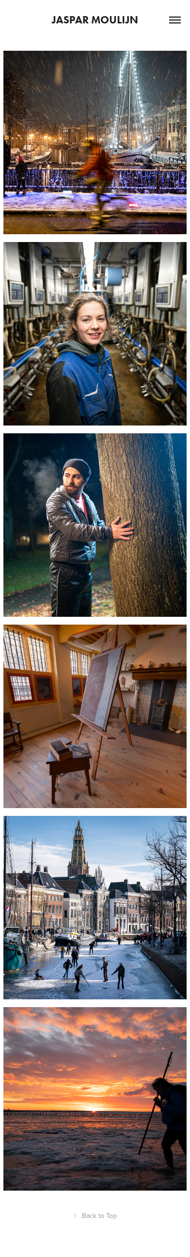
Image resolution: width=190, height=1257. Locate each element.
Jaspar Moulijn (95, 19)
